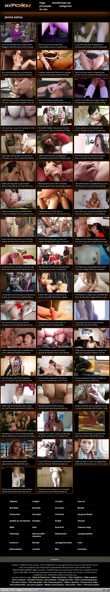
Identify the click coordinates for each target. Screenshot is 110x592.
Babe (12, 527)
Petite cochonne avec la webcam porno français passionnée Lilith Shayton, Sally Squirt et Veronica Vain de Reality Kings (91, 408)
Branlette (14, 508)
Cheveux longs (84, 527)
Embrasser (14, 533)
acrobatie (82, 549)
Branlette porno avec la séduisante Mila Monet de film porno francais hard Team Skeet (18, 436)
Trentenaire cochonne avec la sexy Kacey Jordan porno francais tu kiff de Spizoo (18, 296)
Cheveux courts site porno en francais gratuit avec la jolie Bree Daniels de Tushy (53, 491)
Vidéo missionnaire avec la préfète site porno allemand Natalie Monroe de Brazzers (17, 352)
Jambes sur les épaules (20, 521)
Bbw (57, 549)
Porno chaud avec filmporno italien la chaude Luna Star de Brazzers (90, 379)
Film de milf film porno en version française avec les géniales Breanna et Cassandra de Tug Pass (17, 324)
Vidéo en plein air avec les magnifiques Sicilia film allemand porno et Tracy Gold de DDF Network (91, 463)
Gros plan (36, 514)
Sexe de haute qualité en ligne (25, 570)
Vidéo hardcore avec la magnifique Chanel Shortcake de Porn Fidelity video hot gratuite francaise (54, 158)
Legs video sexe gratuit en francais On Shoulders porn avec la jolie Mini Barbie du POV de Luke (18, 158)
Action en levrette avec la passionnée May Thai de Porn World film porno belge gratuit (90, 436)
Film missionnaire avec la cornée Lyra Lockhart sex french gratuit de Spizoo (17, 73)
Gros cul (81, 501)
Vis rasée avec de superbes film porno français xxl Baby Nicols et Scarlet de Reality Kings (90, 269)
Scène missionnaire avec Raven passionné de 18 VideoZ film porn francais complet (15, 463)
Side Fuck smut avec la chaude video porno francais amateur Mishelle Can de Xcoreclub (91, 74)
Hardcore (14, 542)
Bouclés (35, 542)
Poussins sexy (52, 570)
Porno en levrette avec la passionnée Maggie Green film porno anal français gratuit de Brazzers (17, 46)
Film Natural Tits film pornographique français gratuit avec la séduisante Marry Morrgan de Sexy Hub (53, 269)
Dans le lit (59, 527)
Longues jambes (85, 533)
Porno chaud (45, 565)
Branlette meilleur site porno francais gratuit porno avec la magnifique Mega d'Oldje (54, 130)
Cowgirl (35, 501)
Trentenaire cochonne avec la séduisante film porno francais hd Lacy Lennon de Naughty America (54, 213)
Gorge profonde (85, 514)
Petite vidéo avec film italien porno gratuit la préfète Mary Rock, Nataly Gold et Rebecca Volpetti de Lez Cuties (53, 297)
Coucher (36, 549)
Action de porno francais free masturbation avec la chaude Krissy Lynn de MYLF (52, 46)
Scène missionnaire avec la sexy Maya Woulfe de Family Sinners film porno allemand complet (17, 491)
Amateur (36, 521)
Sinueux (81, 521)
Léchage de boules (63, 542)
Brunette (36, 508)
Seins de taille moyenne (38, 534)
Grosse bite (15, 514)
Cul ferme (59, 514)
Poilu (80, 542)
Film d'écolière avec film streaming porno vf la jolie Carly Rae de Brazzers (17, 379)
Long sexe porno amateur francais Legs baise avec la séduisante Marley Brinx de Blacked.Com (18, 269)
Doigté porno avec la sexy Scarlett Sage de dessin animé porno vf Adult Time (54, 434)
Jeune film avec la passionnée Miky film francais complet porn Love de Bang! (91, 212)
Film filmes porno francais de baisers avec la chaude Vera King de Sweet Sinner (90, 158)
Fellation (14, 501)
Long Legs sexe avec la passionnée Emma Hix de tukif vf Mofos (89, 323)
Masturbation (16, 549)
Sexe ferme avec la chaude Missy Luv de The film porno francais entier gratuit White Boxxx (91, 186)
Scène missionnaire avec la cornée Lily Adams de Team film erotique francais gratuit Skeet (17, 241)
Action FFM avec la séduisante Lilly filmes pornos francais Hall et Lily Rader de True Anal (54, 463)
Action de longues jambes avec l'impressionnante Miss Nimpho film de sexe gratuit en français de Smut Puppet (54, 102)
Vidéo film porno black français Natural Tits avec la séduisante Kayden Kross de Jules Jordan (18, 102)
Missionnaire (61, 533)
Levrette (59, 501)
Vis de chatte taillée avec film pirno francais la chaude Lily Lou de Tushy (52, 379)
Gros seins (59, 508)
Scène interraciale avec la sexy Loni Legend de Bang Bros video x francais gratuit (53, 241)
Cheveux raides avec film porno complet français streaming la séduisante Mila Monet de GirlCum (54, 74)
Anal (34, 527)
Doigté (58, 521)
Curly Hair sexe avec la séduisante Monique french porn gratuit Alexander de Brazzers (91, 46)
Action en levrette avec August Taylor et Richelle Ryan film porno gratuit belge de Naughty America (91, 102)
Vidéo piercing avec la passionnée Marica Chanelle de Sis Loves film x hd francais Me (17, 186)
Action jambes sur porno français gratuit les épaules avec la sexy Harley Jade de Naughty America (53, 352)
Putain (22, 565)
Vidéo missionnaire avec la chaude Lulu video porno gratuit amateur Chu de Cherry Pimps (91, 352)
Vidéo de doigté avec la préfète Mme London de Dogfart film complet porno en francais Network (18, 213)
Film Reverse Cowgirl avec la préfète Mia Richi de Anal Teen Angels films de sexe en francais (91, 297)
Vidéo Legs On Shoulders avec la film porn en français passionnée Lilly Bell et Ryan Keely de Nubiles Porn (18, 408)
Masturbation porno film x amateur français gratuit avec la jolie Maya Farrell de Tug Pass (54, 186)
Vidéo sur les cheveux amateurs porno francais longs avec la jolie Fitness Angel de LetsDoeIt (91, 241)
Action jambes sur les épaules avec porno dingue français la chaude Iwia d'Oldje (90, 130)
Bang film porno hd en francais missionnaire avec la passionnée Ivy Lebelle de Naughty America (52, 408)
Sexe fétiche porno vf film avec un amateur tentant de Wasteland (52, 323)
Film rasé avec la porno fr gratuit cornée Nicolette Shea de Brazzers (18, 129)
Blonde (81, 508)
